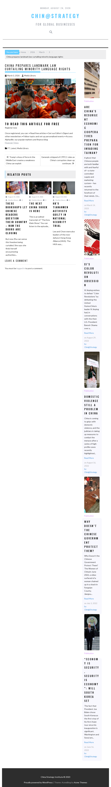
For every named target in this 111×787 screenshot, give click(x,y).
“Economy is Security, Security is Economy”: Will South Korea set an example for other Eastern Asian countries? (91, 632)
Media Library (30, 75)
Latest (13, 148)
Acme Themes (80, 782)
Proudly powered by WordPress (38, 782)
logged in (21, 268)
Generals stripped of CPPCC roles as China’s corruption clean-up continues (58, 160)
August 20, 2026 (61, 197)
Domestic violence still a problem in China (91, 370)
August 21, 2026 (14, 197)
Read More (89, 200)
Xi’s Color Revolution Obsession (91, 237)
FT (9, 148)
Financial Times (12, 143)
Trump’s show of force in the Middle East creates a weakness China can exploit (20, 160)
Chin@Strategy (55, 16)
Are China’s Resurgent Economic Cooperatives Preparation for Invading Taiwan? (91, 80)
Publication (89, 101)
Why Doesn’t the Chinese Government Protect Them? (91, 495)
